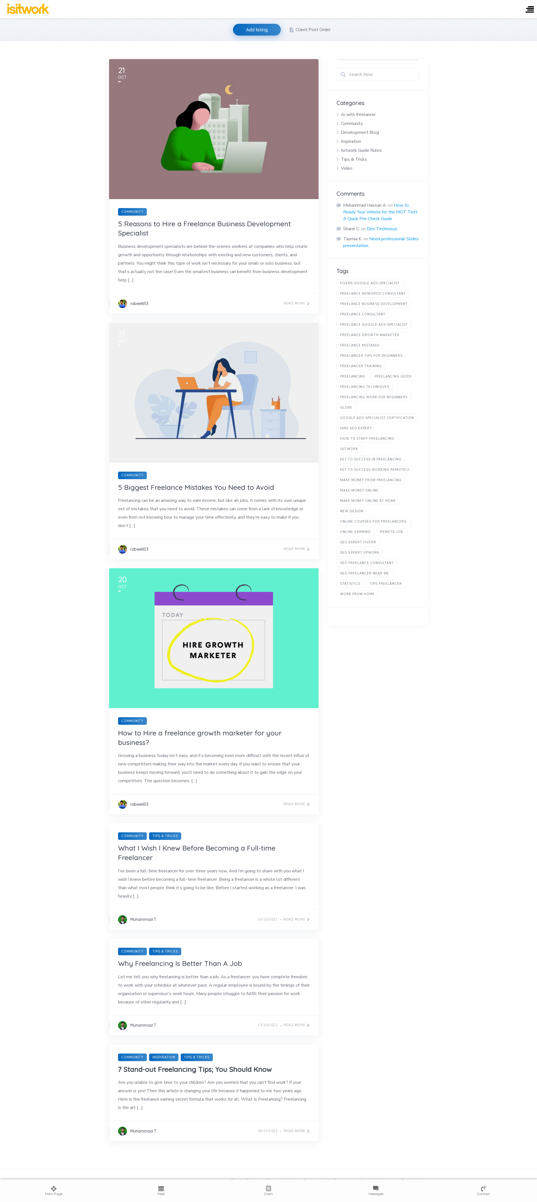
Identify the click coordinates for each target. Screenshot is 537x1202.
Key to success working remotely (374, 470)
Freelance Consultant (362, 314)
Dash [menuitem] (268, 1194)
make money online (359, 490)
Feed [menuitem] (161, 1194)
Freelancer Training (361, 366)
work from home (357, 594)
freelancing (352, 376)
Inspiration (163, 1057)
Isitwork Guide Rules (361, 150)
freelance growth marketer (369, 335)
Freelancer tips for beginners (371, 356)
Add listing (257, 29)
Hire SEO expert (356, 428)
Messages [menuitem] (376, 1194)
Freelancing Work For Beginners (374, 397)
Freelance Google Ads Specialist (374, 325)
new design (351, 511)
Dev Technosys (382, 229)
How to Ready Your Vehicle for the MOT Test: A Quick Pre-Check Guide (380, 212)
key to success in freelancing (370, 459)
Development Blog (360, 132)
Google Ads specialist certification (377, 418)
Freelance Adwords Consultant (373, 294)
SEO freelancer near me (364, 573)
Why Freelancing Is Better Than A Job (180, 963)
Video (346, 168)
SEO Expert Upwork (359, 553)
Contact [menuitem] (483, 1194)
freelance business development (374, 304)
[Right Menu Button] (530, 10)
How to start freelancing (367, 439)
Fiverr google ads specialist (370, 283)
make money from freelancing (371, 480)
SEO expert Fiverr (358, 542)
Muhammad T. (143, 919)
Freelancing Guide (393, 376)
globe (346, 408)
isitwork (349, 449)
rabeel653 (139, 303)
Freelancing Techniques (364, 387)
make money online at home (368, 501)
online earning (355, 532)
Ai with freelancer (358, 114)
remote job (391, 532)
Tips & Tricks (165, 836)
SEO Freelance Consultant (367, 563)
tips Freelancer (386, 584)
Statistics (350, 584)
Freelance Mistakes (360, 345)
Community (132, 212)
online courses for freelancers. (374, 522)
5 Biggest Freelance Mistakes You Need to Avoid (196, 487)
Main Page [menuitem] (53, 1194)
